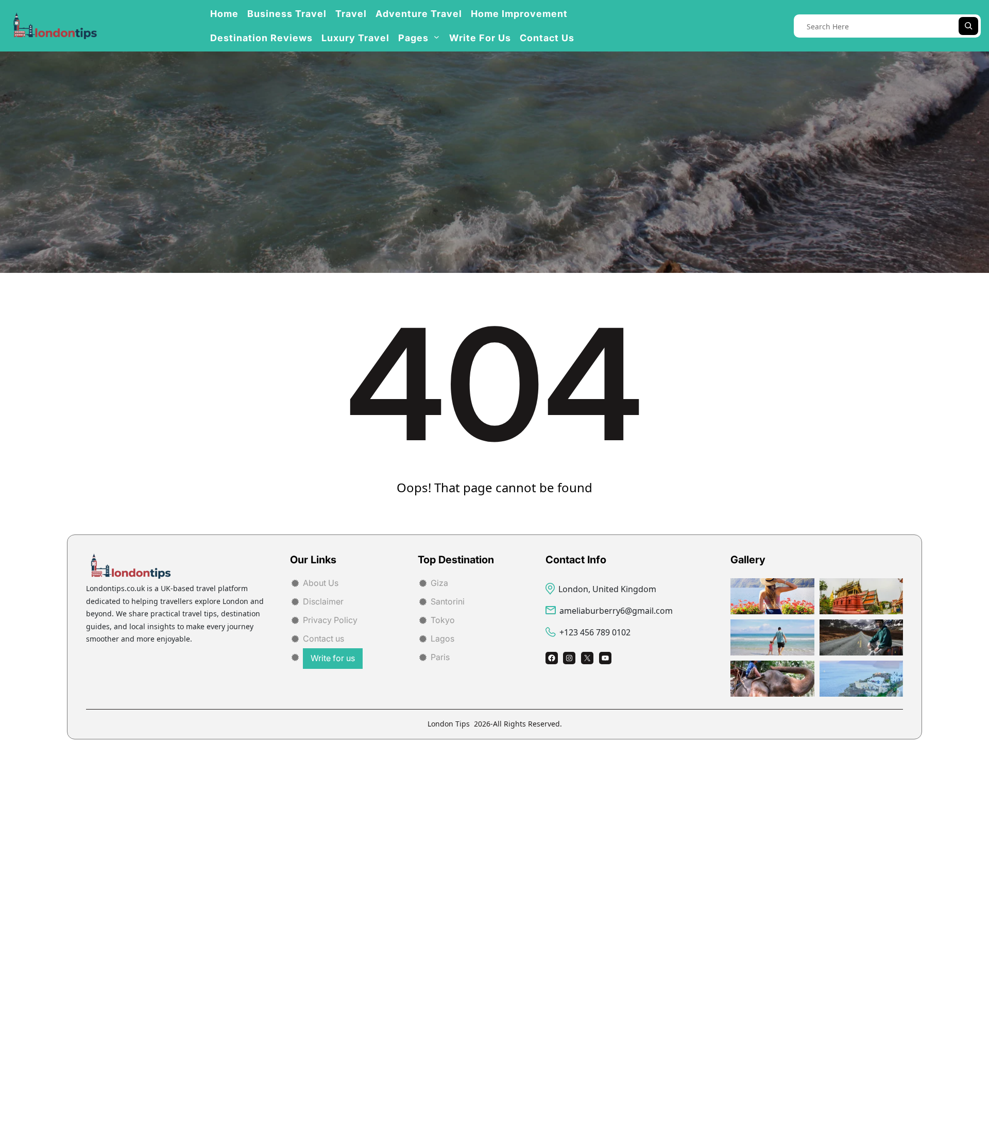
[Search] (968, 26)
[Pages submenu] (436, 37)
